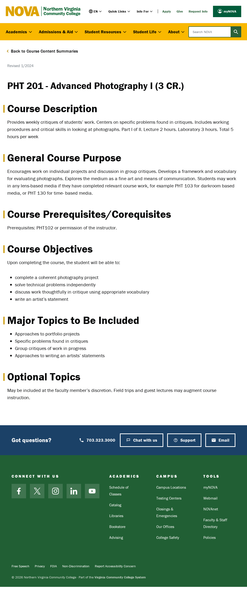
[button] (95, 11)
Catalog (115, 504)
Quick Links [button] (117, 11)
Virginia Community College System (120, 577)
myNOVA (230, 11)
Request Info (198, 11)
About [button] (173, 31)
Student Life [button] (145, 31)
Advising (116, 537)
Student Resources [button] (103, 31)
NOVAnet (210, 509)
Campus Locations (171, 487)
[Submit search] (236, 31)
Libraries (116, 515)
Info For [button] (143, 11)
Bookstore (117, 526)
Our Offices (165, 526)
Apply (166, 11)
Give (180, 11)
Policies (209, 537)
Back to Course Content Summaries (44, 51)
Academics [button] (16, 31)
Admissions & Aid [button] (56, 31)
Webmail (210, 498)
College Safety (167, 537)
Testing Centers (168, 498)
